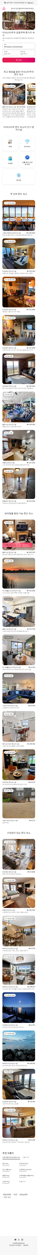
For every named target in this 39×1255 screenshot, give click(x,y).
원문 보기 (31, 3)
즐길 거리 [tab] (26, 1157)
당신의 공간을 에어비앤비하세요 (22, 8)
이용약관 (25, 1245)
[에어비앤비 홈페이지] (3, 8)
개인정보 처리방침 (15, 1245)
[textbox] (10, 54)
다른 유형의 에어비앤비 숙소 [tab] (11, 1157)
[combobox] (19, 47)
